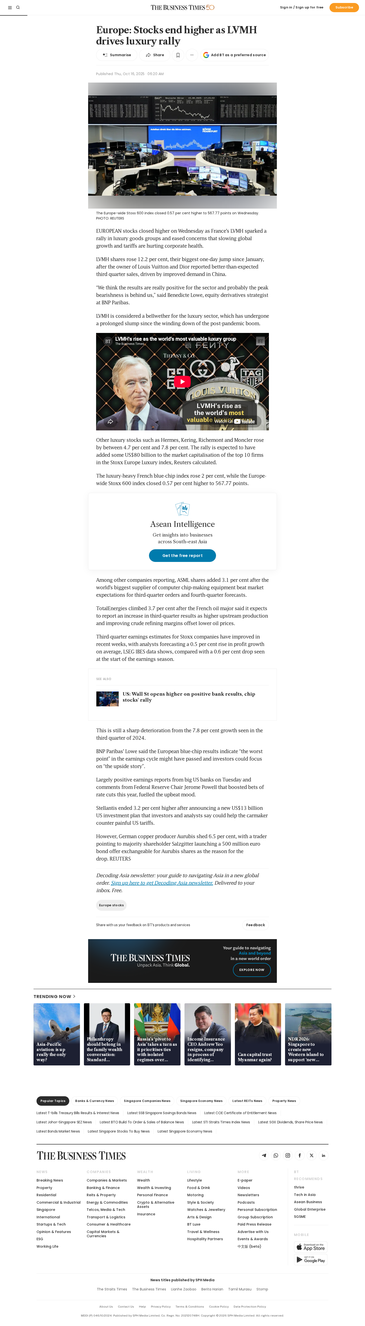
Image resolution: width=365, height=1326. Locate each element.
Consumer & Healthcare (109, 1224)
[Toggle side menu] (10, 7)
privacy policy (161, 1306)
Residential (46, 1194)
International (48, 1217)
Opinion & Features (53, 1231)
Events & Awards (253, 1238)
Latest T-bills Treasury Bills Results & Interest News (77, 1112)
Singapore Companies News (147, 1101)
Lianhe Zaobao (183, 1289)
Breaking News (49, 1180)
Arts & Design (199, 1217)
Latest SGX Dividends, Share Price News (290, 1122)
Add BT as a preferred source (238, 54)
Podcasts (246, 1202)
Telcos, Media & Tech (106, 1209)
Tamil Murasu (240, 1289)
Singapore (45, 1209)
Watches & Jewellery (206, 1209)
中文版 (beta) (249, 1246)
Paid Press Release (254, 1224)
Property (44, 1187)
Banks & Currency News (94, 1101)
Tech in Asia (305, 1194)
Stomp (262, 1289)
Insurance (146, 1214)
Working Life (47, 1246)
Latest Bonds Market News (58, 1131)
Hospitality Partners (205, 1238)
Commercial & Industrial (58, 1202)
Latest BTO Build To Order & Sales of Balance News (142, 1122)
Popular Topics (52, 1101)
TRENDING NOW (52, 996)
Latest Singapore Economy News (185, 1131)
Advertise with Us (253, 1231)
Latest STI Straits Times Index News (221, 1122)
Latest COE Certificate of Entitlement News (240, 1112)
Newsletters (248, 1194)
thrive (299, 1187)
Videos (244, 1187)
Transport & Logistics (106, 1217)
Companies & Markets (107, 1180)
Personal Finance (152, 1194)
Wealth (143, 1180)
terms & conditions (190, 1306)
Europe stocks (111, 905)
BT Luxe (193, 1224)
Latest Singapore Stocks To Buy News (118, 1131)
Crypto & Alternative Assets (155, 1204)
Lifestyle (194, 1180)
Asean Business (308, 1201)
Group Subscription (255, 1217)
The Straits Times (112, 1289)
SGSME (300, 1216)
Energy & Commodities (107, 1202)
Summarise (120, 54)
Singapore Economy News (201, 1101)
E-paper (245, 1180)
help (142, 1306)
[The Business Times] (178, 7)
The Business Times (149, 1289)
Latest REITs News (247, 1101)
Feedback (255, 924)
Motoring (195, 1194)
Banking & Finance (103, 1187)
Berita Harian (212, 1289)
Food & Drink (198, 1187)
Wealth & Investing (154, 1187)
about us (106, 1306)
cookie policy (219, 1306)
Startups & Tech (51, 1224)
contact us (126, 1306)
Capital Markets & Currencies (103, 1233)
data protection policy (250, 1306)
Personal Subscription (257, 1209)
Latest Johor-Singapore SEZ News (64, 1122)
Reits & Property (101, 1194)
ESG (39, 1238)
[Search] (18, 7)
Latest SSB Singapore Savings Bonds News (161, 1112)
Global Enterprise (310, 1209)
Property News (284, 1101)
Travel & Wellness (203, 1231)
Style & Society (200, 1202)
